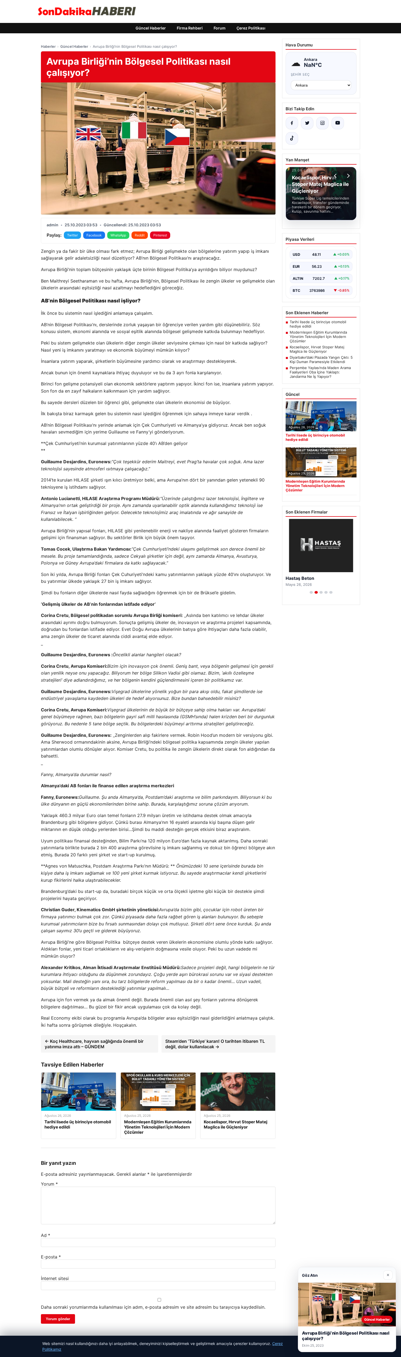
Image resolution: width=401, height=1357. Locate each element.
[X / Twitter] (307, 123)
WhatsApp (118, 235)
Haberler (48, 46)
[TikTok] (292, 138)
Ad (45, 1235)
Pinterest (160, 235)
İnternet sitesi (55, 1278)
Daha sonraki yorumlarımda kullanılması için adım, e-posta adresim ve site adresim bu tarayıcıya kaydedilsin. (153, 1307)
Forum (220, 28)
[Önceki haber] (336, 175)
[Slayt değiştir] (311, 592)
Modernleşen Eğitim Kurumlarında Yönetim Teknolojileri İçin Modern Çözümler (318, 336)
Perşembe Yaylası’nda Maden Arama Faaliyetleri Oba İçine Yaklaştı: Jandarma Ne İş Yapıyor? (320, 372)
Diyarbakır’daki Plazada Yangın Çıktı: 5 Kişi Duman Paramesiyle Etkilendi (321, 359)
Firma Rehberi (190, 28)
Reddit (140, 235)
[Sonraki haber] (347, 175)
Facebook (94, 235)
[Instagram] (322, 123)
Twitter (72, 235)
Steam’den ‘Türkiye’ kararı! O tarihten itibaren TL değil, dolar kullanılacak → (215, 1043)
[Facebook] (292, 123)
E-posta (51, 1257)
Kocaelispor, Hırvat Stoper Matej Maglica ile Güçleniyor (317, 349)
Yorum (49, 1184)
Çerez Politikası (251, 28)
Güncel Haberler (151, 28)
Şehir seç (300, 74)
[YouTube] (337, 123)
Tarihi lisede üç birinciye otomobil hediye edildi (318, 324)
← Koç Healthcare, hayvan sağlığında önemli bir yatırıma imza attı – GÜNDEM (94, 1043)
